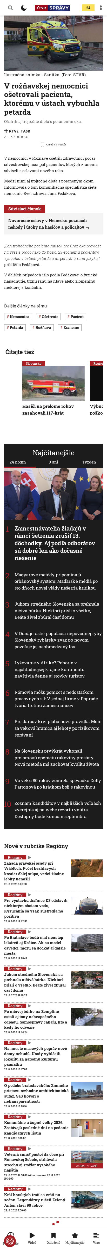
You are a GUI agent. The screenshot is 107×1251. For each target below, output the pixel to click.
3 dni (53, 462)
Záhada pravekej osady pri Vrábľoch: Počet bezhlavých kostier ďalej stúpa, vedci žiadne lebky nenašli (34, 870)
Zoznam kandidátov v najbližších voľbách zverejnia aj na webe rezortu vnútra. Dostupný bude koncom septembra (58, 809)
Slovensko (34, 363)
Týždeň (89, 462)
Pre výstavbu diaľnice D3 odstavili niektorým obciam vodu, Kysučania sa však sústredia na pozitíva (36, 908)
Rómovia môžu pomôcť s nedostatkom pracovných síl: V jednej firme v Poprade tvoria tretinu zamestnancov (56, 698)
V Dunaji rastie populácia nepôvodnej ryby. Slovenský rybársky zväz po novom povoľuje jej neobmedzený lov (59, 640)
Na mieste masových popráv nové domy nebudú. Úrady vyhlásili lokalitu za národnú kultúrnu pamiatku (35, 1056)
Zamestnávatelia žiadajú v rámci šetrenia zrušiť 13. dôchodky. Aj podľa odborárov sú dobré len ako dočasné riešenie (55, 543)
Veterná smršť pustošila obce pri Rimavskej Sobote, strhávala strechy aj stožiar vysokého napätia (34, 1162)
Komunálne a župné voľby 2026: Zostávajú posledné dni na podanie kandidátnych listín (36, 1128)
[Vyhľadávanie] (10, 8)
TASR (25, 131)
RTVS (13, 131)
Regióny (15, 857)
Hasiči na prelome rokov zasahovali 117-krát (48, 409)
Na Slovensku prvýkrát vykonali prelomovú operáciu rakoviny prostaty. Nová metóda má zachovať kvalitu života (57, 757)
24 (88, 7)
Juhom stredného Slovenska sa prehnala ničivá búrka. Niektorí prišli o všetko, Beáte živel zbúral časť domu (57, 610)
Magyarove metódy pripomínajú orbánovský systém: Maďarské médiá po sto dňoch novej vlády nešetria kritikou (56, 581)
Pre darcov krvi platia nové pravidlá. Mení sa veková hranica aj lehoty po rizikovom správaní (58, 728)
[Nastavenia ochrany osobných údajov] (10, 1241)
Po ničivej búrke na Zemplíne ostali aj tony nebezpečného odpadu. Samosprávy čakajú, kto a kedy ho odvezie (35, 1019)
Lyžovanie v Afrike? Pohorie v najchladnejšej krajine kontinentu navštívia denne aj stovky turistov (50, 669)
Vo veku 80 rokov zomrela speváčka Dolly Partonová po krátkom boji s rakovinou (58, 783)
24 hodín (18, 462)
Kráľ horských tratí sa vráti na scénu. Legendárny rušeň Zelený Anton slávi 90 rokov (34, 1200)
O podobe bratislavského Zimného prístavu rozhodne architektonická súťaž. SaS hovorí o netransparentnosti (36, 1093)
